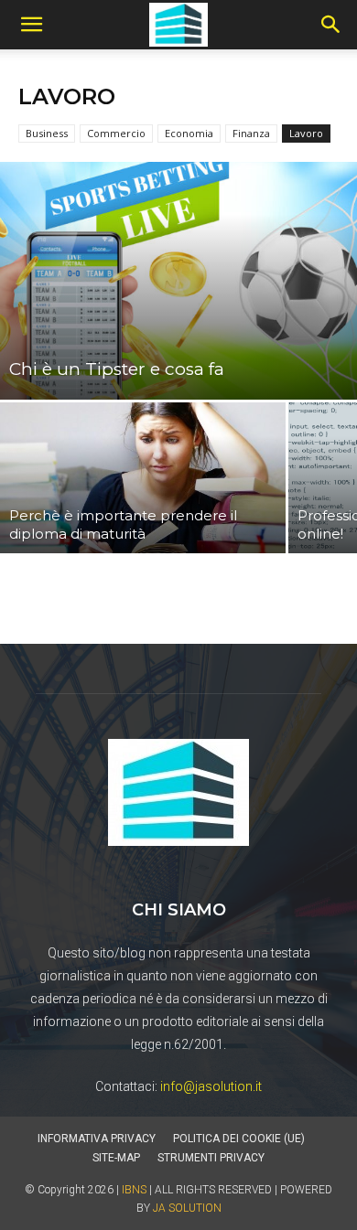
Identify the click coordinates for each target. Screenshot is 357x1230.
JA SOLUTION (187, 1208)
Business (47, 133)
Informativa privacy (97, 1138)
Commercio (116, 133)
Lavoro (306, 133)
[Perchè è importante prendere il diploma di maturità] (143, 477)
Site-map (116, 1157)
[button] (31, 24)
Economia (189, 133)
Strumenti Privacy (211, 1157)
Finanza (251, 133)
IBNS (134, 1189)
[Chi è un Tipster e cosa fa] (178, 281)
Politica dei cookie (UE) (239, 1138)
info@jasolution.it (211, 1086)
